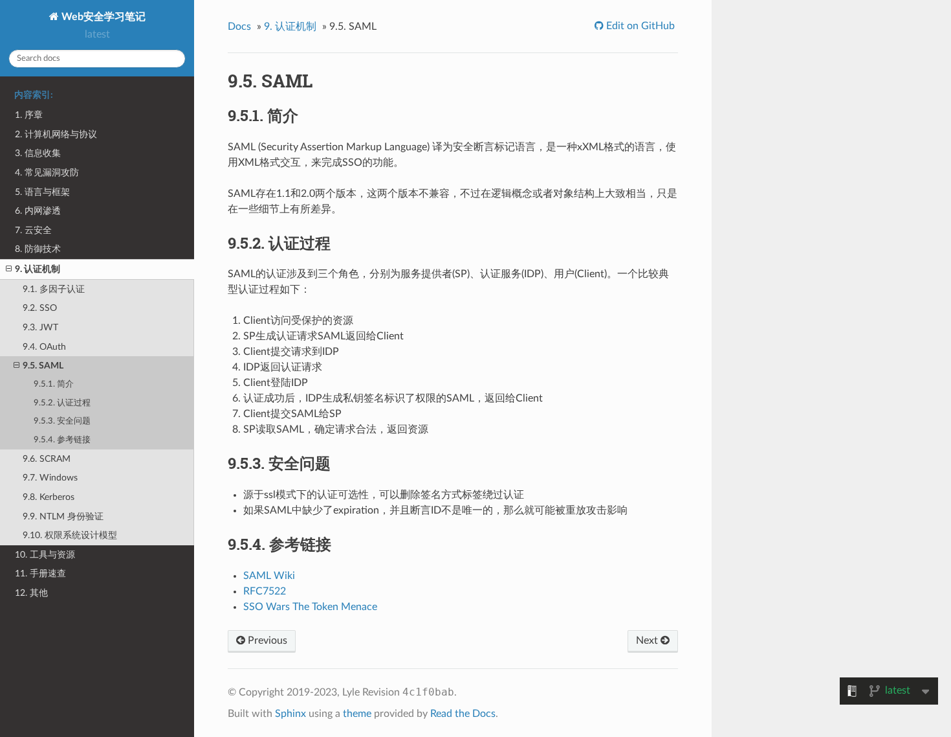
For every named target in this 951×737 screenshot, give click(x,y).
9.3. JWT (40, 327)
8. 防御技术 (38, 249)
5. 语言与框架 (42, 192)
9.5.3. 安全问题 (62, 421)
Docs (239, 26)
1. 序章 (29, 115)
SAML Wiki (269, 576)
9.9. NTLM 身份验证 (63, 516)
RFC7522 (264, 591)
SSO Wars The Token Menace (310, 607)
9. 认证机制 (37, 269)
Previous (266, 640)
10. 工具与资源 (45, 555)
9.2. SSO (40, 308)
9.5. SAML (43, 365)
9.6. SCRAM (47, 459)
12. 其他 (31, 593)
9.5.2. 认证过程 (62, 403)
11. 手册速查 (40, 573)
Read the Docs (463, 714)
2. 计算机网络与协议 (56, 134)
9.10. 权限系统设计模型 (70, 535)
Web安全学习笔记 (102, 17)
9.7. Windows (50, 477)
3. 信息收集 (38, 153)
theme (357, 714)
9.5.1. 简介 (54, 384)
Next (648, 640)
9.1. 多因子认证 (54, 289)
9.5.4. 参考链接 (62, 440)
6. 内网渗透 (38, 211)
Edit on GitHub (639, 26)
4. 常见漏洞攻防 (47, 172)
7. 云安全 (33, 230)
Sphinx (290, 714)
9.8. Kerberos (48, 497)
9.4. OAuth (44, 347)
